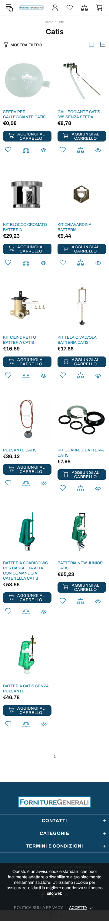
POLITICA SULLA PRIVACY (38, 908)
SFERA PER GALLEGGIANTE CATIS (24, 114)
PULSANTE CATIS (20, 450)
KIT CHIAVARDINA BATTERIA (74, 227)
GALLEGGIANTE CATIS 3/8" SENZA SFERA (79, 114)
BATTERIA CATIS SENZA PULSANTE (26, 688)
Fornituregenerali (31, 7)
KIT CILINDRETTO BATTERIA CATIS (19, 340)
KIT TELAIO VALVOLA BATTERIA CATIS (77, 340)
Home (49, 22)
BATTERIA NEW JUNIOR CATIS (80, 565)
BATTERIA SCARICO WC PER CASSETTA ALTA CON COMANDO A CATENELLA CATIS (25, 571)
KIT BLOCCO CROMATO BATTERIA (25, 227)
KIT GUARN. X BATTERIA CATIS (81, 452)
